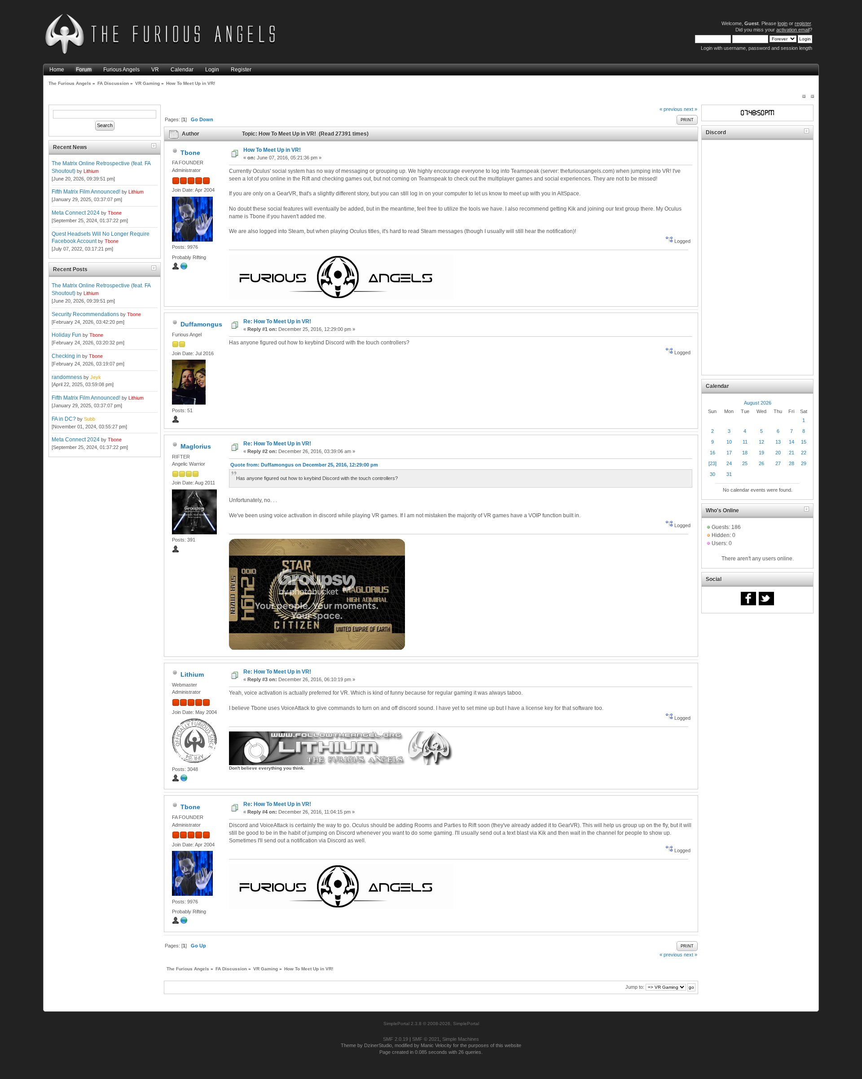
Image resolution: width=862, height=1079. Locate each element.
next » (690, 109)
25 (745, 463)
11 (745, 442)
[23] (712, 463)
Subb (89, 419)
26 (761, 463)
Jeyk (95, 377)
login (782, 23)
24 (729, 463)
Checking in (66, 356)
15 (803, 442)
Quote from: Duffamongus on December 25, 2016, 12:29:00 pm (304, 464)
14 (791, 442)
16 (712, 452)
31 (729, 474)
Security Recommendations (85, 314)
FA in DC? (64, 419)
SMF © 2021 (426, 1039)
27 (778, 463)
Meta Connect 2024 (76, 213)
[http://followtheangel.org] (184, 780)
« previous (671, 109)
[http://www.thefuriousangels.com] (184, 268)
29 (803, 463)
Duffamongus (201, 324)
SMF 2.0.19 (395, 1039)
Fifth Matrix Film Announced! (86, 192)
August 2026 (757, 402)
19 (761, 452)
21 (791, 452)
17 (729, 452)
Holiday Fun (66, 335)
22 (803, 452)
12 (761, 442)
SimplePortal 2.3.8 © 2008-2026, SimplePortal (431, 1023)
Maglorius (195, 446)
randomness (67, 377)
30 (712, 474)
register (803, 23)
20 (778, 452)
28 (791, 463)
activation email (792, 29)
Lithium (91, 171)
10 (729, 442)
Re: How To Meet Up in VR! (277, 321)
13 (778, 442)
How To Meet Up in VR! (272, 150)
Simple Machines (460, 1039)
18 (745, 452)
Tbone (115, 213)
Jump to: (634, 987)
